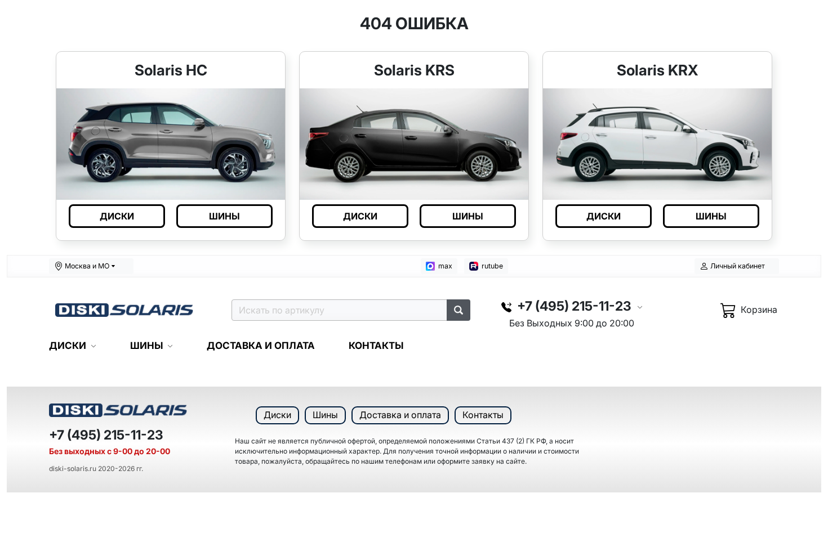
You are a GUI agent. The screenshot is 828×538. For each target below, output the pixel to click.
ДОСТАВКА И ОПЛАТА (261, 345)
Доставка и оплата (400, 414)
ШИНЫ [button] (146, 345)
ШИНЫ (224, 216)
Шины (325, 414)
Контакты (483, 414)
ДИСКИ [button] (67, 345)
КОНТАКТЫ (376, 345)
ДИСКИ (117, 216)
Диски (277, 414)
